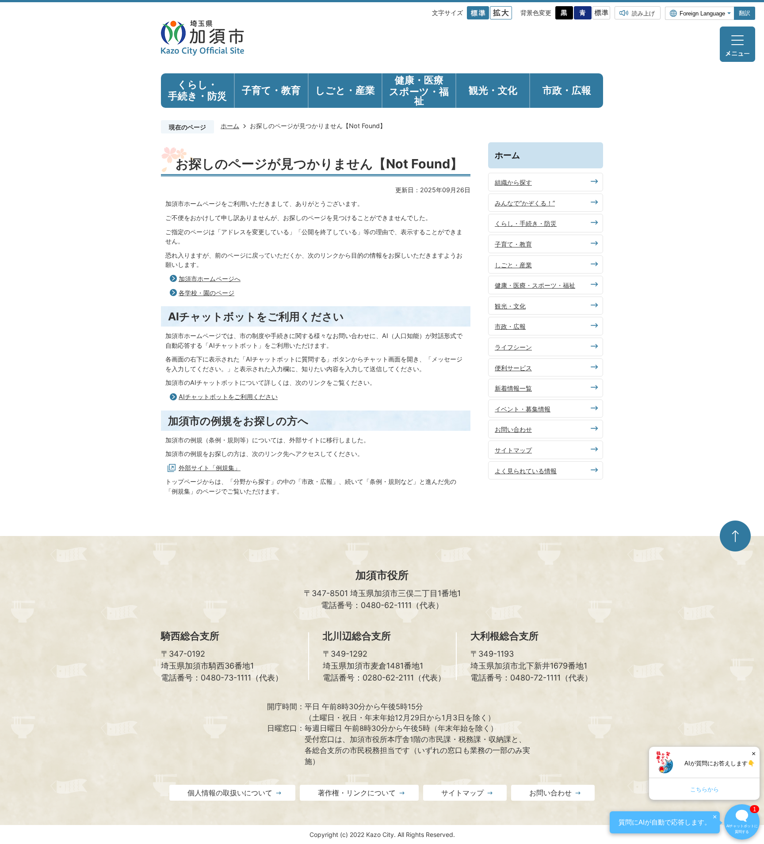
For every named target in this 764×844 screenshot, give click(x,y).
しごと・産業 (513, 265)
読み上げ (643, 13)
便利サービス (513, 368)
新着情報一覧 (513, 388)
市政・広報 (510, 326)
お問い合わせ (513, 429)
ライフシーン (513, 347)
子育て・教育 (513, 244)
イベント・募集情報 (522, 409)
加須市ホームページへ (210, 278)
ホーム (230, 125)
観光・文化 (510, 306)
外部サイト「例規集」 (210, 467)
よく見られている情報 (526, 471)
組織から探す (513, 182)
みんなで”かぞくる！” (525, 203)
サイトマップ (513, 450)
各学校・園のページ (206, 293)
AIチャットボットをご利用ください (228, 396)
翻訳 (744, 13)
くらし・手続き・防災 (526, 223)
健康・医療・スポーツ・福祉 (535, 285)
